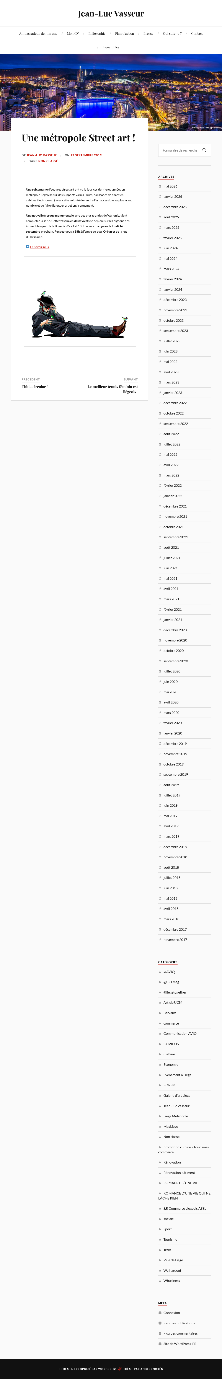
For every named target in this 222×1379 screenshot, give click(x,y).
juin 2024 (170, 248)
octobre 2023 (173, 320)
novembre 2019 (175, 754)
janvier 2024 (172, 289)
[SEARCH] (204, 150)
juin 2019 (170, 805)
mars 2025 (171, 227)
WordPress (107, 1369)
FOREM (169, 1085)
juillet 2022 (171, 444)
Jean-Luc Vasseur (111, 13)
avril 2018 (170, 908)
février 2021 (172, 609)
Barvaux (169, 1013)
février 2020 (172, 723)
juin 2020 (170, 681)
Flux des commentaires (180, 1333)
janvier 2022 (172, 496)
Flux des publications (179, 1323)
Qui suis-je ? (172, 33)
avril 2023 (170, 372)
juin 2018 (170, 888)
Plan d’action (124, 33)
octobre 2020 (173, 650)
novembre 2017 (175, 939)
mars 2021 (171, 599)
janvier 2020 (172, 733)
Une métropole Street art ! (79, 137)
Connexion (171, 1312)
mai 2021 (170, 578)
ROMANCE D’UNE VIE (180, 1183)
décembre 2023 (175, 299)
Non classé (48, 161)
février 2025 (172, 238)
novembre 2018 (175, 857)
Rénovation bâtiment (179, 1172)
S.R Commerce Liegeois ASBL (184, 1208)
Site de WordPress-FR (179, 1343)
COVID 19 (171, 1044)
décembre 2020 (175, 630)
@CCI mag (171, 982)
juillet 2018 (171, 877)
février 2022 (172, 485)
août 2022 (171, 434)
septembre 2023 (175, 330)
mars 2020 (171, 712)
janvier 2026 (172, 196)
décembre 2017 (175, 929)
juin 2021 (170, 568)
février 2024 (172, 279)
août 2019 (171, 785)
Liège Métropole (175, 1116)
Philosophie (97, 33)
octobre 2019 (173, 764)
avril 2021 (170, 588)
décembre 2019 (175, 743)
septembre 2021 (175, 537)
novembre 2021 (175, 516)
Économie (170, 1064)
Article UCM (172, 1002)
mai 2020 (170, 692)
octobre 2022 (173, 413)
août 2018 (171, 867)
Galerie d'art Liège (176, 1095)
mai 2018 (170, 898)
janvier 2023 (172, 392)
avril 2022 (170, 465)
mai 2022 (170, 454)
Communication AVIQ (180, 1033)
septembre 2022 (175, 423)
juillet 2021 (171, 558)
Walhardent (172, 1270)
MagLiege (170, 1126)
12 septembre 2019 (86, 155)
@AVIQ (169, 971)
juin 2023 (170, 351)
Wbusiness (171, 1280)
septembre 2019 (175, 774)
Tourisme (170, 1239)
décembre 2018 (175, 847)
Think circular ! (35, 386)
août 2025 (171, 217)
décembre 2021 (175, 506)
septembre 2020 (175, 661)
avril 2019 (170, 826)
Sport (167, 1229)
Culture (169, 1054)
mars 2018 (171, 919)
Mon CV (73, 33)
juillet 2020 (171, 671)
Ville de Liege (173, 1260)
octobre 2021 (173, 527)
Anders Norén (151, 1369)
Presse (148, 33)
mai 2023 (170, 361)
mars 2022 (171, 475)
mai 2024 (170, 258)
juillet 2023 (171, 341)
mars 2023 (171, 382)
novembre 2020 (175, 640)
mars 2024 (171, 269)
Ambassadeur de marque (38, 33)
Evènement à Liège (177, 1075)
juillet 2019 (171, 795)
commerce (171, 1023)
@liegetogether (174, 992)
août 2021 (171, 547)
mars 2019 (171, 836)
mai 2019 (170, 816)
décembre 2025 (175, 207)
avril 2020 (170, 702)
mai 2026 (170, 186)
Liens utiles (111, 47)
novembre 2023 (175, 310)
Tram (167, 1250)
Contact (197, 33)
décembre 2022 (175, 403)
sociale (168, 1219)
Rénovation (172, 1162)
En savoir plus (39, 247)
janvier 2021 (172, 619)
